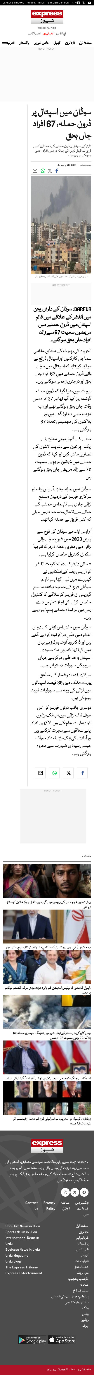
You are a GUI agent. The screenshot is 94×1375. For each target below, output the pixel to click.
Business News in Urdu (22, 1249)
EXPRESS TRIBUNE (13, 3)
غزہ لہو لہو (82, 1238)
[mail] (40, 773)
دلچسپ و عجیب (78, 1279)
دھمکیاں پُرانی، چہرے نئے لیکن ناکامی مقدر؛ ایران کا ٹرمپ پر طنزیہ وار (48, 947)
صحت (84, 1285)
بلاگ (85, 1308)
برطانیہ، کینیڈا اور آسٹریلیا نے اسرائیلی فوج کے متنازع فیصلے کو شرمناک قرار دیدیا (52, 1121)
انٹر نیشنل (82, 1249)
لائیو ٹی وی (48, 34)
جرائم (85, 1326)
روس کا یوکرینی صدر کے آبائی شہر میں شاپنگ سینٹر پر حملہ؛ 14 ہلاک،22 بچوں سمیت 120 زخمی (52, 1036)
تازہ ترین (70, 43)
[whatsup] (54, 773)
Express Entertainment (23, 1273)
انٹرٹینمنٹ (82, 1261)
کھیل (57, 43)
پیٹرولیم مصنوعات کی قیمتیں (70, 1296)
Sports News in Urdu (21, 1232)
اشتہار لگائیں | (35, 34)
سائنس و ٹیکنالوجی (77, 1302)
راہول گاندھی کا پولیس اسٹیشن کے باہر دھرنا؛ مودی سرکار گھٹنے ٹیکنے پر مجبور (47, 990)
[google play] (32, 1341)
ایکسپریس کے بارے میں (82, 1208)
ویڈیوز (85, 1320)
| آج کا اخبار (60, 34)
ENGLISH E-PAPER (58, 3)
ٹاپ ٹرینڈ (83, 1273)
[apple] (62, 1341)
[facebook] (82, 773)
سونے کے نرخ (81, 1290)
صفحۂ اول (85, 43)
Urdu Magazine (16, 1255)
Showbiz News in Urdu (22, 1226)
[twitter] (68, 773)
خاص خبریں (41, 43)
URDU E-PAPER (36, 3)
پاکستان (24, 43)
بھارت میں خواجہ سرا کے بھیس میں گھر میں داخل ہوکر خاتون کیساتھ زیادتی (48, 905)
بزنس (85, 1314)
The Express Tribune (21, 1267)
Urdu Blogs (13, 1261)
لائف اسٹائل (81, 1267)
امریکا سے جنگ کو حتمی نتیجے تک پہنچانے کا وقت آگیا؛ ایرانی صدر (49, 1078)
